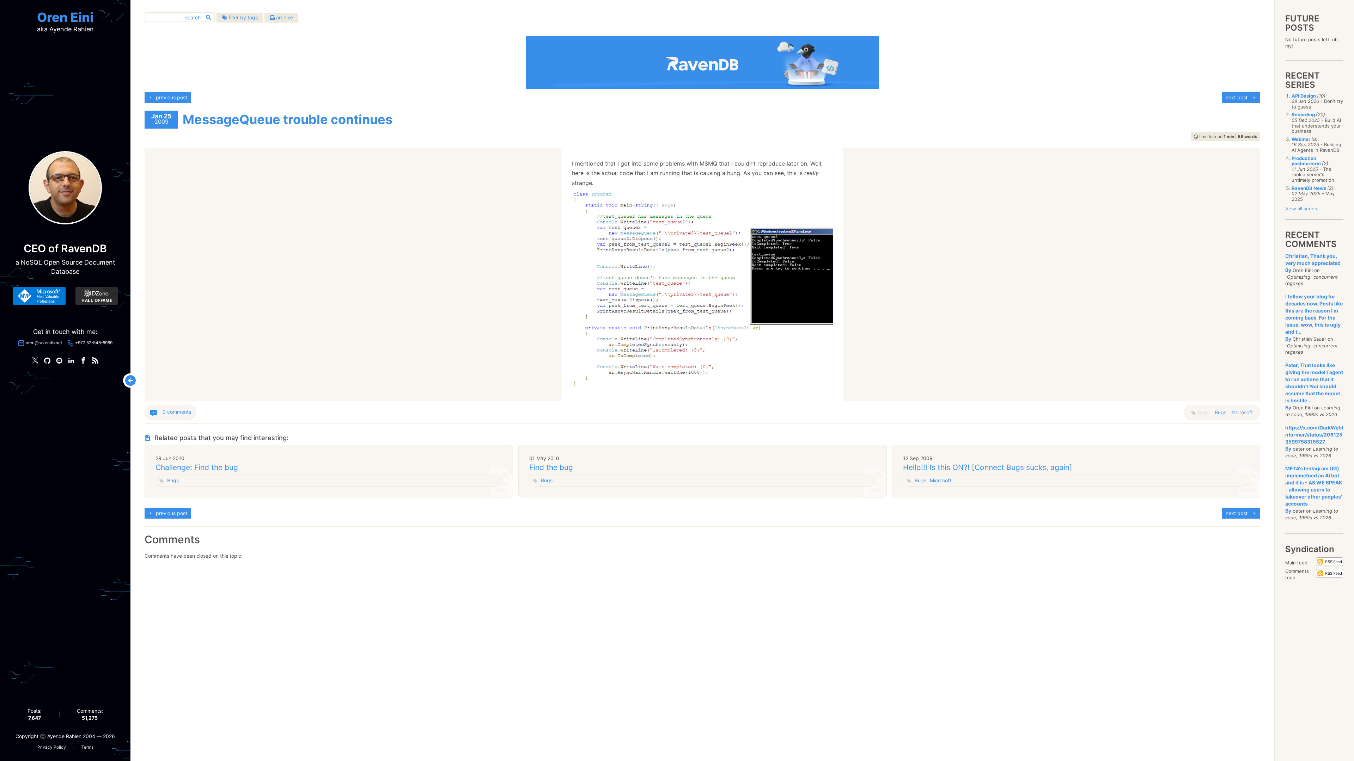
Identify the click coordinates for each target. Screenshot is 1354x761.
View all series (1301, 208)
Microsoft (1242, 412)
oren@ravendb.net (44, 342)
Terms (87, 747)
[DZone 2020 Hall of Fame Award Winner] (96, 296)
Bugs (1220, 412)
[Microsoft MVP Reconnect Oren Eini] (39, 296)
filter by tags (242, 17)
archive (284, 17)
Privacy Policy (51, 747)
